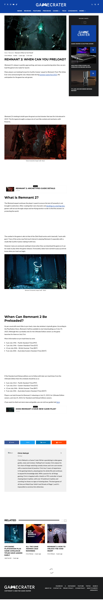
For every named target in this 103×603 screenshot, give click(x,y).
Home (5, 52)
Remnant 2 (11, 52)
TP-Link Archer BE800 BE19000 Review (81, 89)
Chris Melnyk (8, 55)
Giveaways (72, 11)
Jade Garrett (7, 558)
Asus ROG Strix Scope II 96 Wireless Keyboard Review (81, 66)
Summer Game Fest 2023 (48, 75)
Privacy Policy (68, 588)
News (19, 11)
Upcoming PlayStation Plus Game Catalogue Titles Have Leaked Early (13, 551)
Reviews (27, 11)
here (58, 402)
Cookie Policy (80, 588)
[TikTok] (16, 4)
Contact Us (57, 588)
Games (55, 11)
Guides (15, 55)
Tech (64, 11)
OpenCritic (94, 590)
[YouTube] (13, 4)
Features (37, 11)
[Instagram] (10, 4)
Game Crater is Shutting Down (82, 44)
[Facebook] (5, 4)
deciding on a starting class (55, 206)
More (81, 11)
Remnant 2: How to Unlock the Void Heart (56, 549)
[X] (7, 4)
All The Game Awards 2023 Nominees (32, 549)
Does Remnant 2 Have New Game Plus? (36, 409)
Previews (47, 11)
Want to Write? (92, 588)
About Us (48, 588)
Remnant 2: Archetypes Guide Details (35, 188)
